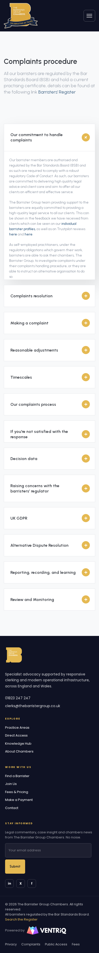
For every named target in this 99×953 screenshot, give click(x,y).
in (9, 883)
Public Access (56, 944)
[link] (21, 15)
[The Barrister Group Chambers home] (14, 655)
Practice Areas (17, 727)
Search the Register (21, 919)
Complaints (30, 944)
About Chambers (19, 751)
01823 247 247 (17, 698)
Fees (76, 944)
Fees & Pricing (16, 792)
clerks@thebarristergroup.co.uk (32, 705)
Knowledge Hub (18, 743)
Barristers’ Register (57, 92)
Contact (11, 807)
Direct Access (16, 735)
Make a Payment (19, 799)
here (13, 234)
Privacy (11, 944)
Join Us (11, 783)
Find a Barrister (17, 776)
